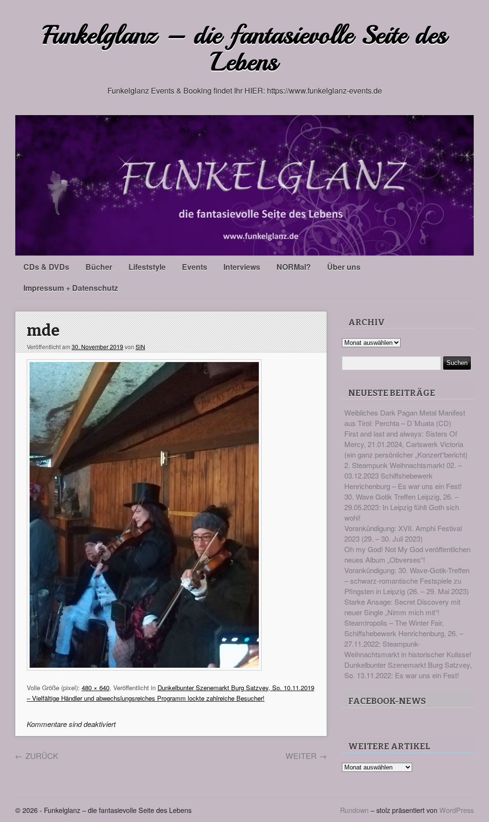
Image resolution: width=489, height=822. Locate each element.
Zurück (36, 755)
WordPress (456, 810)
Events (194, 266)
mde (43, 330)
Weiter (306, 755)
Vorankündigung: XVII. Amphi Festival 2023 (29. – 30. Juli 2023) (403, 533)
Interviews (241, 266)
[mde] (144, 667)
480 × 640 (95, 687)
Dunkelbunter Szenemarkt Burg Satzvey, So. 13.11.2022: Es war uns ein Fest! (408, 670)
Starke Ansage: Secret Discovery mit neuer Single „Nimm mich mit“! (402, 607)
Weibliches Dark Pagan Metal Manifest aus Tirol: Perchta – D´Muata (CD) (404, 417)
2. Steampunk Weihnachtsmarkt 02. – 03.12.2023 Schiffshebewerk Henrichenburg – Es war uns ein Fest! (403, 475)
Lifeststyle (147, 266)
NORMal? (293, 266)
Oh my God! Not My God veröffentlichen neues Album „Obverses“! (407, 554)
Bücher (98, 266)
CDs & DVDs (46, 266)
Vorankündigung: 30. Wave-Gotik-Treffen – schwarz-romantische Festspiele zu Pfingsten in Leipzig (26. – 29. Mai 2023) (406, 580)
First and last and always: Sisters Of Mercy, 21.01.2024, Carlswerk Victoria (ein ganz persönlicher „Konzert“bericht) (406, 443)
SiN (140, 346)
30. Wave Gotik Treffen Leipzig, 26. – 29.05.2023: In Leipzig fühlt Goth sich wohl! (401, 507)
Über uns (344, 266)
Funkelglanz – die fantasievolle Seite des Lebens (245, 48)
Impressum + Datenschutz (70, 287)
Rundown (354, 810)
